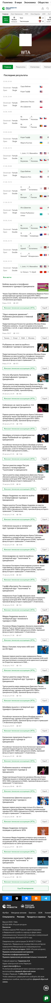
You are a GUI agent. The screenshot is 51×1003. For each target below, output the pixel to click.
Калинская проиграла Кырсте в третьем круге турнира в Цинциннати (17, 739)
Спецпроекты (8, 917)
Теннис (25, 30)
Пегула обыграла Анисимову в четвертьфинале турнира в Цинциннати (16, 377)
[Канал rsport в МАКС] (7, 898)
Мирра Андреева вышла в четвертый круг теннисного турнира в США (15, 618)
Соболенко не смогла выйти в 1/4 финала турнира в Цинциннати (18, 406)
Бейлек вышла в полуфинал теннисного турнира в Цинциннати (18, 285)
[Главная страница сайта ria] (3, 8)
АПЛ (43, 14)
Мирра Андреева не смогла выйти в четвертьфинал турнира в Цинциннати (18, 497)
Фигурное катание (18, 913)
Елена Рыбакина (27, 213)
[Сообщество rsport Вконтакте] (26, 898)
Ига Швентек (26, 107)
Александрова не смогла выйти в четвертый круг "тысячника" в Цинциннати (17, 558)
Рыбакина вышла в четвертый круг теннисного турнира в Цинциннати (16, 769)
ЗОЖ (40, 913)
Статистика (34, 67)
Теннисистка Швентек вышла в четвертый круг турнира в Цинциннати (16, 800)
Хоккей (48, 913)
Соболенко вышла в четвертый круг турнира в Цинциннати (17, 527)
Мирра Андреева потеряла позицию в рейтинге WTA (14, 829)
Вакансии (6, 927)
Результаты (20, 67)
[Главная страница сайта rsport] (15, 8)
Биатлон (32, 913)
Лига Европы (35, 14)
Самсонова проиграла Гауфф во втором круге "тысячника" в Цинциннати (17, 860)
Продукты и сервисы (36, 917)
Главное (5, 14)
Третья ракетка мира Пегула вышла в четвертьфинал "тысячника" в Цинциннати (15, 467)
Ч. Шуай (33, 272)
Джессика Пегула (27, 102)
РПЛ (26, 14)
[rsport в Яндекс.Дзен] (17, 898)
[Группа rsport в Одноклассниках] (36, 898)
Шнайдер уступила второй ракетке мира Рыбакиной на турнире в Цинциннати (18, 437)
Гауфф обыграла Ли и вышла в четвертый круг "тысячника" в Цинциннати (16, 588)
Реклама (21, 917)
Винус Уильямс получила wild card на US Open (18, 648)
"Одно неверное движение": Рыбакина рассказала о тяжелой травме (17, 316)
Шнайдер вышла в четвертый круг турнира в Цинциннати (18, 708)
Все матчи (7, 277)
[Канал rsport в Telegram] (46, 898)
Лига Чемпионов (17, 14)
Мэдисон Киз (26, 177)
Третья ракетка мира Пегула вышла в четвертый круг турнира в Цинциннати (18, 679)
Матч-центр (6, 19)
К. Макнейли (32, 153)
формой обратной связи (25, 971)
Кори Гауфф (25, 92)
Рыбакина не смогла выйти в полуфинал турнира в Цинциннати (18, 345)
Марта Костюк (26, 143)
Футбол (5, 913)
